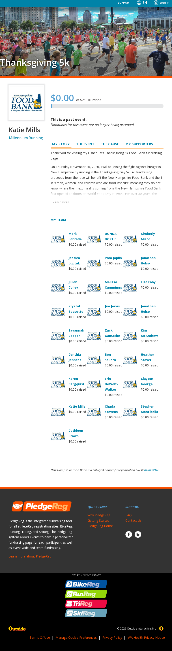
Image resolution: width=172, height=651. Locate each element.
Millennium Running (26, 137)
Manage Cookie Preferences (76, 637)
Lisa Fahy (148, 282)
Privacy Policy (112, 637)
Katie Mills (77, 406)
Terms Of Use (40, 637)
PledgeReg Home (100, 526)
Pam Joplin (113, 258)
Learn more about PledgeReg (30, 556)
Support (124, 2)
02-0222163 (151, 470)
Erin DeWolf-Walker (111, 384)
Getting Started (99, 520)
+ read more (61, 202)
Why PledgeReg (99, 515)
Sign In (164, 2)
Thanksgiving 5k (34, 62)
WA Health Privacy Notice (146, 637)
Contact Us (133, 520)
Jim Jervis (112, 306)
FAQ (128, 515)
